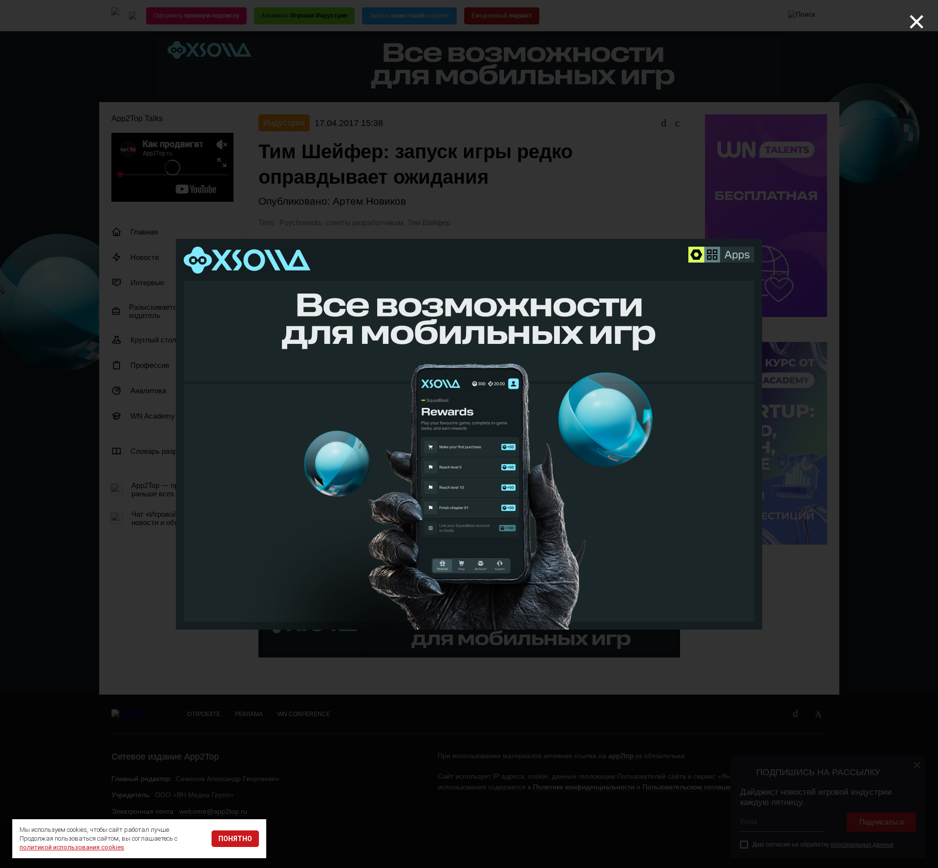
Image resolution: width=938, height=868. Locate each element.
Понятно (235, 839)
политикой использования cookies (72, 847)
